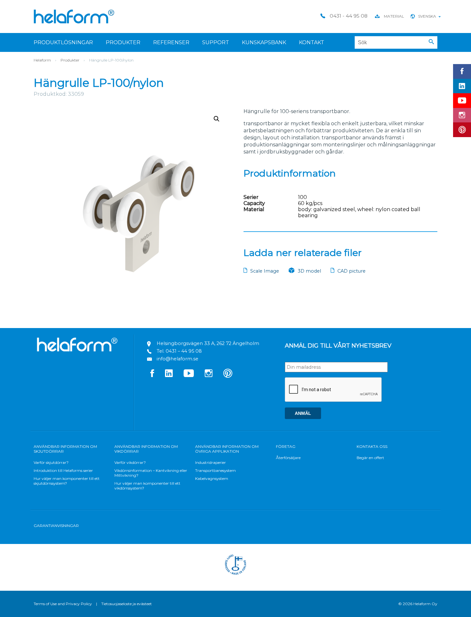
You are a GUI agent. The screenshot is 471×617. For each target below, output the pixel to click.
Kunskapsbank (264, 42)
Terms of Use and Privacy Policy (63, 603)
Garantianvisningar (56, 525)
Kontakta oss (372, 446)
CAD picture (351, 271)
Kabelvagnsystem (211, 478)
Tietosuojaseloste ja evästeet (126, 603)
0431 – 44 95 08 (184, 351)
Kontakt (311, 42)
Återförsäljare (288, 457)
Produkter (123, 42)
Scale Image (264, 271)
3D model (309, 271)
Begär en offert (370, 457)
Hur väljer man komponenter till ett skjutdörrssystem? (67, 481)
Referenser (171, 42)
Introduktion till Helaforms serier (63, 470)
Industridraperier (210, 462)
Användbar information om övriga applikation (227, 449)
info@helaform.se (177, 359)
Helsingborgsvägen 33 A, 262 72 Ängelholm (208, 343)
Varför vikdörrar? (130, 462)
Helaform (74, 16)
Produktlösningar (63, 42)
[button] (431, 42)
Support (215, 42)
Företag (285, 446)
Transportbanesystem (215, 470)
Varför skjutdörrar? (51, 462)
